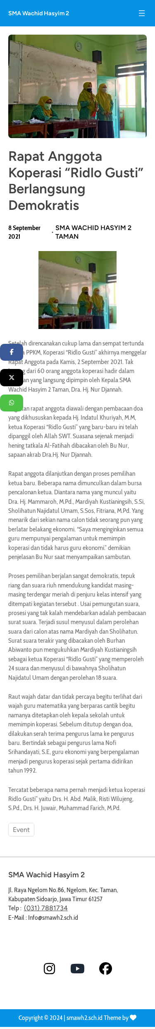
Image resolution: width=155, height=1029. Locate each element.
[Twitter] (11, 377)
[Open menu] (142, 13)
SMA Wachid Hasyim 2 (38, 13)
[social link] (49, 968)
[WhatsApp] (11, 403)
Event (21, 830)
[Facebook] (11, 352)
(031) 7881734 (46, 908)
